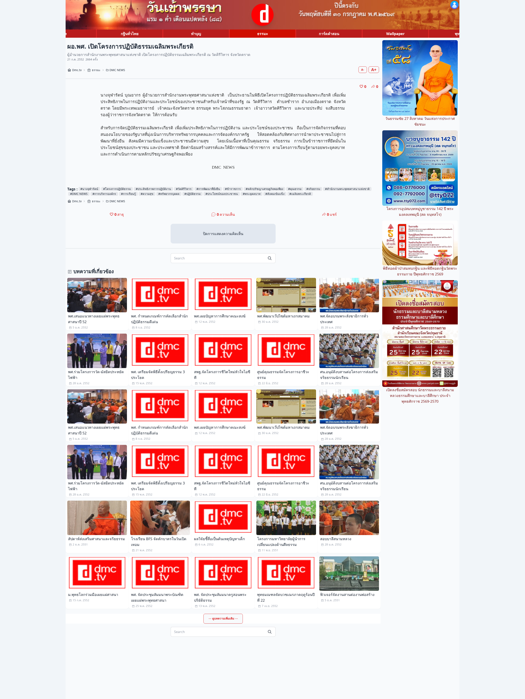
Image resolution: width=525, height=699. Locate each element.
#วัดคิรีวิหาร (184, 189)
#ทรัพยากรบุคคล (168, 194)
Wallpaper (395, 33)
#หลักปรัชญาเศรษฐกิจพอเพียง (264, 189)
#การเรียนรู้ (128, 194)
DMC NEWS (117, 70)
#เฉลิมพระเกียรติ (300, 194)
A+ (373, 69)
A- (362, 70)
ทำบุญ (196, 33)
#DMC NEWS (79, 194)
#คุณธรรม (294, 189)
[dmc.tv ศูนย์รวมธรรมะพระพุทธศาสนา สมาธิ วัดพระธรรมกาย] (262, 15)
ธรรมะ (262, 33)
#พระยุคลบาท (251, 194)
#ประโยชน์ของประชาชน (221, 194)
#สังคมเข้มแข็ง (274, 194)
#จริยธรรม (313, 189)
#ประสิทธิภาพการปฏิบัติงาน (153, 189)
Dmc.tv (77, 70)
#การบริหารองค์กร (104, 194)
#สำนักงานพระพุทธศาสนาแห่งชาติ (347, 189)
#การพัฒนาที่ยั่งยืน (208, 189)
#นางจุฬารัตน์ (89, 189)
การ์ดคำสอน (329, 33)
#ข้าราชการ (233, 189)
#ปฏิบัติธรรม (192, 194)
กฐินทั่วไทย (130, 33)
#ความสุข (147, 194)
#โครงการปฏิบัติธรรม (117, 189)
